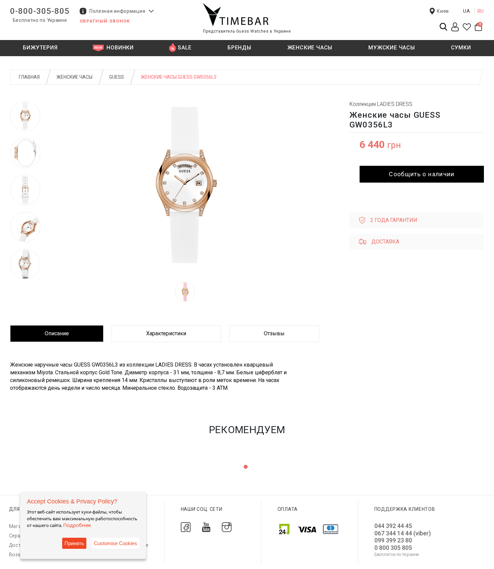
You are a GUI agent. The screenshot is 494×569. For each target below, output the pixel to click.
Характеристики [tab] (166, 333)
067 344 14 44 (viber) (402, 533)
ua (466, 11)
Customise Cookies (115, 543)
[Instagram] (227, 527)
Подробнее (77, 525)
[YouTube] (206, 527)
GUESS (116, 77)
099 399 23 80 (393, 540)
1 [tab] (246, 467)
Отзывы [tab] (274, 333)
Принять (74, 543)
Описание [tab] (57, 333)
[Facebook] (186, 527)
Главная (29, 77)
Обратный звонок (105, 21)
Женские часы (74, 77)
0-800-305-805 (40, 11)
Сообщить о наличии (421, 174)
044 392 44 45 (393, 525)
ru (481, 11)
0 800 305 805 (393, 547)
